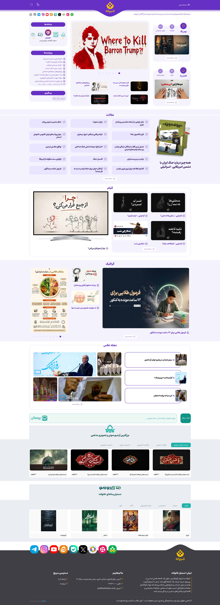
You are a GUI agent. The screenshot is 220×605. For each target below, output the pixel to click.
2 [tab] (116, 73)
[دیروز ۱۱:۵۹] (110, 45)
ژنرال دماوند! (98, 122)
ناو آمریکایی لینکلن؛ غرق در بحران (90, 134)
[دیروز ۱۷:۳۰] (181, 377)
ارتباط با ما (62, 579)
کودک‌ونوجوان (177, 14)
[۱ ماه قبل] (172, 89)
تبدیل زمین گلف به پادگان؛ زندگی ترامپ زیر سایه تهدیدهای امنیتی (129, 148)
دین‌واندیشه (147, 14)
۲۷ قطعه (74, 474)
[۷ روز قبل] (85, 275)
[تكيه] (63, 34)
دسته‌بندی (183, 4)
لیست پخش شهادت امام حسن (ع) (97, 474)
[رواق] (32, 34)
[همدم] (48, 32)
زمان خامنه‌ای (156, 14)
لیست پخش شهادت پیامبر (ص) (57, 474)
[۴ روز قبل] (130, 202)
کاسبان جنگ (98, 159)
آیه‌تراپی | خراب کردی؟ (135, 215)
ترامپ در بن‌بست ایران (135, 159)
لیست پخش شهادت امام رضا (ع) (139, 474)
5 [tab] (106, 73)
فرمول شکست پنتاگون (52, 168)
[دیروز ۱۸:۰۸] (181, 360)
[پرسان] (55, 34)
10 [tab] (33, 336)
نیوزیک (135, 14)
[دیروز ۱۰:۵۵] (139, 86)
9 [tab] (37, 336)
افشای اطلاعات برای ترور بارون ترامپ (130, 168)
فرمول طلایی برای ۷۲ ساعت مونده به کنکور (168, 332)
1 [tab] (119, 73)
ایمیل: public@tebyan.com (109, 588)
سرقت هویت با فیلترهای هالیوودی (51, 78)
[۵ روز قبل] (168, 230)
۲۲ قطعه (33, 474)
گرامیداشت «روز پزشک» (163, 377)
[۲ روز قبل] (139, 99)
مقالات (110, 115)
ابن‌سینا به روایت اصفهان (163, 395)
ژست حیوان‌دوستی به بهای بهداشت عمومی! (48, 74)
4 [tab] (109, 73)
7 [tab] (99, 73)
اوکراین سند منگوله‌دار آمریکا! (50, 159)
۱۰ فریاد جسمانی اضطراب (54, 65)
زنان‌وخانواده (186, 14)
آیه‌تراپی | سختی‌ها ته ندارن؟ (171, 215)
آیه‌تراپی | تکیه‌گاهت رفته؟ (172, 243)
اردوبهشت (63, 535)
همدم (48, 38)
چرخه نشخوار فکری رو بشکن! (85, 285)
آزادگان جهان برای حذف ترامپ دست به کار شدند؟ (88, 170)
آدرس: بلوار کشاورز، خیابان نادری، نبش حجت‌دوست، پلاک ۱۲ (98, 579)
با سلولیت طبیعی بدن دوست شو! (83, 308)
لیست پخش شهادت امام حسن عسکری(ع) (177, 474)
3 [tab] (112, 73)
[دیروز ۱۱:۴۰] (45, 389)
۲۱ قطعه (156, 474)
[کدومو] (40, 34)
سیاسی (164, 14)
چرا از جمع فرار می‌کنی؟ (96, 248)
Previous (145, 46)
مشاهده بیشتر (170, 58)
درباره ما (63, 583)
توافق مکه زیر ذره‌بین (53, 146)
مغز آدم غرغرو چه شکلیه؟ (81, 96)
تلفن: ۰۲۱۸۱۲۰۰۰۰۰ (114, 583)
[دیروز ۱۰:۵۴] (99, 86)
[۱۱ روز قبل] (172, 44)
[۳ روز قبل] (168, 202)
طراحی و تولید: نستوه (36, 601)
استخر (105, 535)
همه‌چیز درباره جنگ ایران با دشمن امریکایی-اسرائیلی (175, 164)
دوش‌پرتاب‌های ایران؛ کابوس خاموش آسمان (47, 136)
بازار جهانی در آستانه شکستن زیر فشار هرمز (48, 81)
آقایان (141, 14)
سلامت (169, 14)
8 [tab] (40, 336)
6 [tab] (102, 73)
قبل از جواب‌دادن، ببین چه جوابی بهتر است (121, 84)
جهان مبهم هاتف (143, 535)
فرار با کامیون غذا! (137, 134)
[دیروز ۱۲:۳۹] (181, 395)
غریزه (187, 535)
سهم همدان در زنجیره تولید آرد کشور (158, 360)
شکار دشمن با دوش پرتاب (51, 122)
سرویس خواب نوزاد (59, 98)
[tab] (183, 28)
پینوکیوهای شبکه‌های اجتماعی (82, 84)
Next (74, 46)
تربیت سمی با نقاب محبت (121, 96)
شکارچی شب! (139, 243)
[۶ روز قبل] (70, 213)
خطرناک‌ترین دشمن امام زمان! (52, 59)
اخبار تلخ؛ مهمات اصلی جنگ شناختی (89, 146)
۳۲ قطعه (115, 474)
